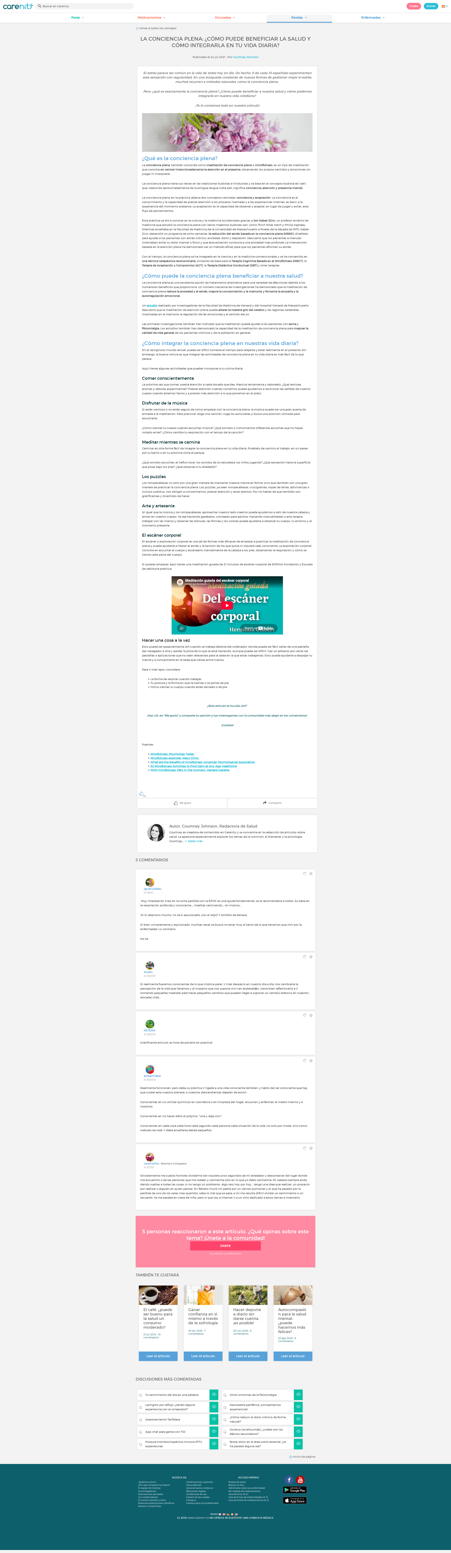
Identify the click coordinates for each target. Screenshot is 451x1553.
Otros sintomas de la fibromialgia (253, 1395)
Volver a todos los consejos (157, 28)
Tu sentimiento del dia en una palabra (171, 1395)
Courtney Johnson (246, 57)
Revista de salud (237, 1482)
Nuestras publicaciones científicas (156, 1503)
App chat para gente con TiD (165, 1432)
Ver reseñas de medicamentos (244, 1491)
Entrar (431, 6)
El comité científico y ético (152, 1500)
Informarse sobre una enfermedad (246, 1488)
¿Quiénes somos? (147, 1482)
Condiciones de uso (196, 1494)
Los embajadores (147, 1491)
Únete (414, 6)
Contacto (191, 1500)
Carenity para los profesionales (202, 1503)
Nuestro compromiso (149, 1506)
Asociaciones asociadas (150, 1494)
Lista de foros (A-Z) (238, 1494)
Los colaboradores (148, 1497)
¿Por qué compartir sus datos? (154, 1485)
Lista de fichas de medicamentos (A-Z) (248, 1500)
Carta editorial (193, 1485)
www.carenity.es (198, 1518)
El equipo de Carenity (149, 1488)
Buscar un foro (236, 1485)
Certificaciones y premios (199, 1482)
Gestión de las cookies (198, 1497)
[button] (77, 19)
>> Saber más (193, 841)
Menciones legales (196, 1491)
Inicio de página (303, 1456)
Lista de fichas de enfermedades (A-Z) (248, 1497)
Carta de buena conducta (199, 1488)
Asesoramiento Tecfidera (162, 1419)
